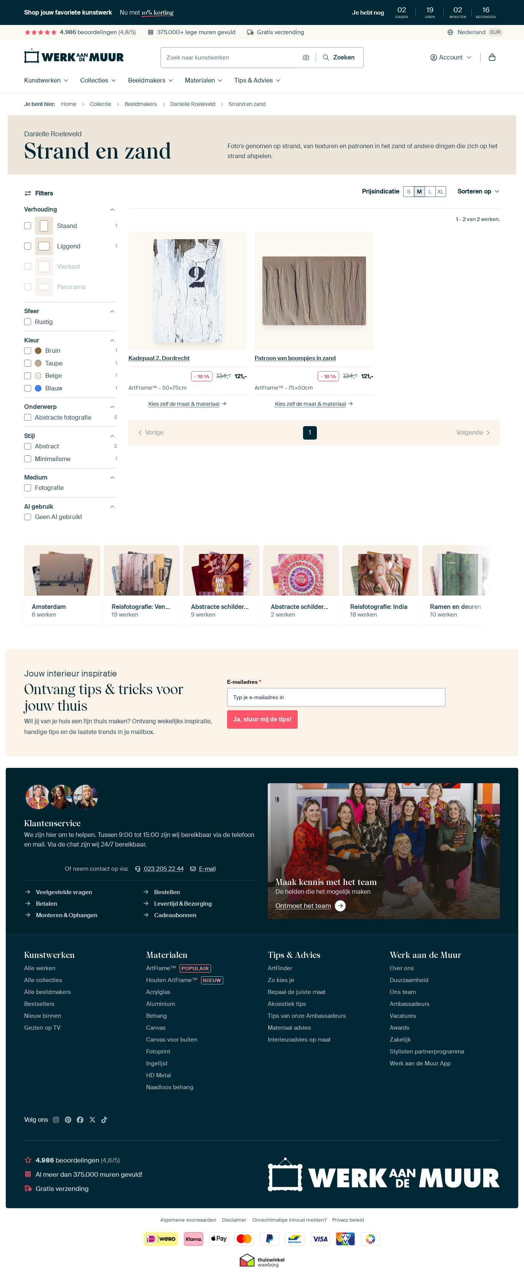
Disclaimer (234, 1220)
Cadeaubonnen (175, 915)
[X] (92, 1120)
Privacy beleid (348, 1220)
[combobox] (229, 58)
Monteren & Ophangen (66, 915)
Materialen (200, 80)
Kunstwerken (42, 80)
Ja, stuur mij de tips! (262, 719)
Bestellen (167, 892)
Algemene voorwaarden (188, 1220)
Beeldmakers (146, 80)
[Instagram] (56, 1120)
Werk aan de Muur (425, 954)
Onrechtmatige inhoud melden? (289, 1220)
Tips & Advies (253, 80)
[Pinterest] (68, 1120)
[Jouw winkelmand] (492, 57)
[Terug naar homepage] (74, 55)
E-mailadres (244, 682)
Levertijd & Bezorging (183, 904)
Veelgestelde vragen (64, 892)
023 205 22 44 (164, 869)
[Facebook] (80, 1120)
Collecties (94, 80)
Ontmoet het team (303, 905)
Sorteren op (474, 192)
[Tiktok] (104, 1120)
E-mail (207, 869)
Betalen (46, 904)
